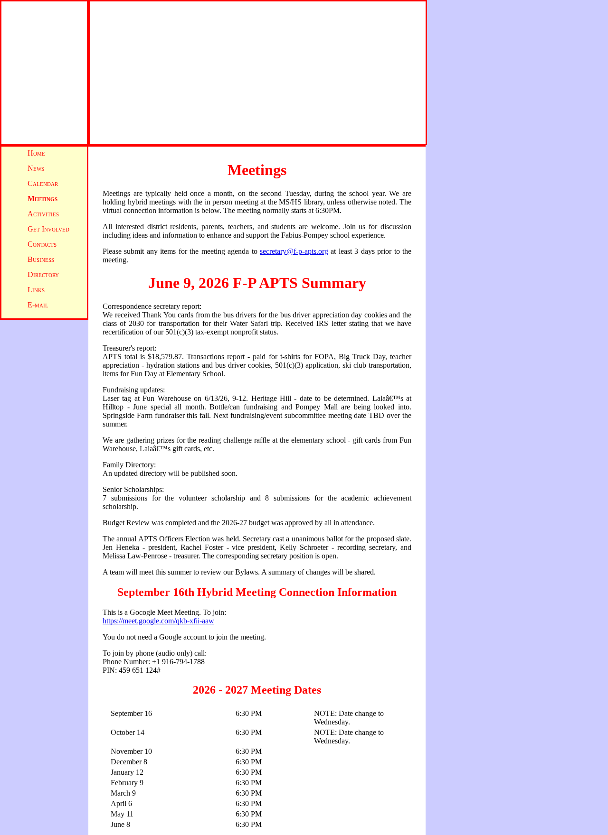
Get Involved (48, 229)
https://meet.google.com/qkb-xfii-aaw (158, 621)
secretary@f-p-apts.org (294, 251)
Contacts (42, 244)
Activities (43, 214)
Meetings (42, 199)
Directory (43, 274)
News (36, 168)
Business (41, 259)
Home (36, 153)
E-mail (38, 305)
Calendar (43, 183)
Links (36, 290)
